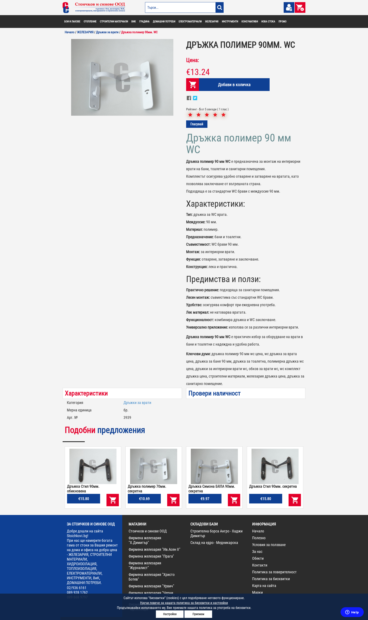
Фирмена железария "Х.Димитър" (145, 540)
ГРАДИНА (144, 21)
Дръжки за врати (137, 402)
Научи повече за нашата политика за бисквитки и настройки (184, 603)
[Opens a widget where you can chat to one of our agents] (352, 612)
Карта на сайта (264, 585)
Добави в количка (234, 84)
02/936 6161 (76, 587)
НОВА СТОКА (268, 21)
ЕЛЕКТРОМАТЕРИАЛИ (190, 21)
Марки (257, 592)
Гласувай (196, 124)
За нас (257, 551)
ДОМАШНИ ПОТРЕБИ (164, 21)
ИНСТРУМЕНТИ (230, 21)
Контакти (259, 565)
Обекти (258, 558)
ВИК (133, 21)
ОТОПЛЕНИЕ (90, 21)
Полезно (259, 538)
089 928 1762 (77, 592)
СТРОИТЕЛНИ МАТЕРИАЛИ (114, 21)
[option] (122, 77)
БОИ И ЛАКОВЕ (72, 21)
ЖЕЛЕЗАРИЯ (211, 21)
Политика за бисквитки (271, 579)
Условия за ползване (269, 544)
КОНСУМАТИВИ (250, 21)
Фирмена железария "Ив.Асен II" (154, 549)
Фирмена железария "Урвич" (151, 586)
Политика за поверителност (274, 572)
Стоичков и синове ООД (148, 531)
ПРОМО (282, 21)
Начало (258, 531)
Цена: (192, 60)
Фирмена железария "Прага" (151, 556)
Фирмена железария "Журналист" (145, 565)
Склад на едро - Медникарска (214, 542)
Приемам (198, 614)
